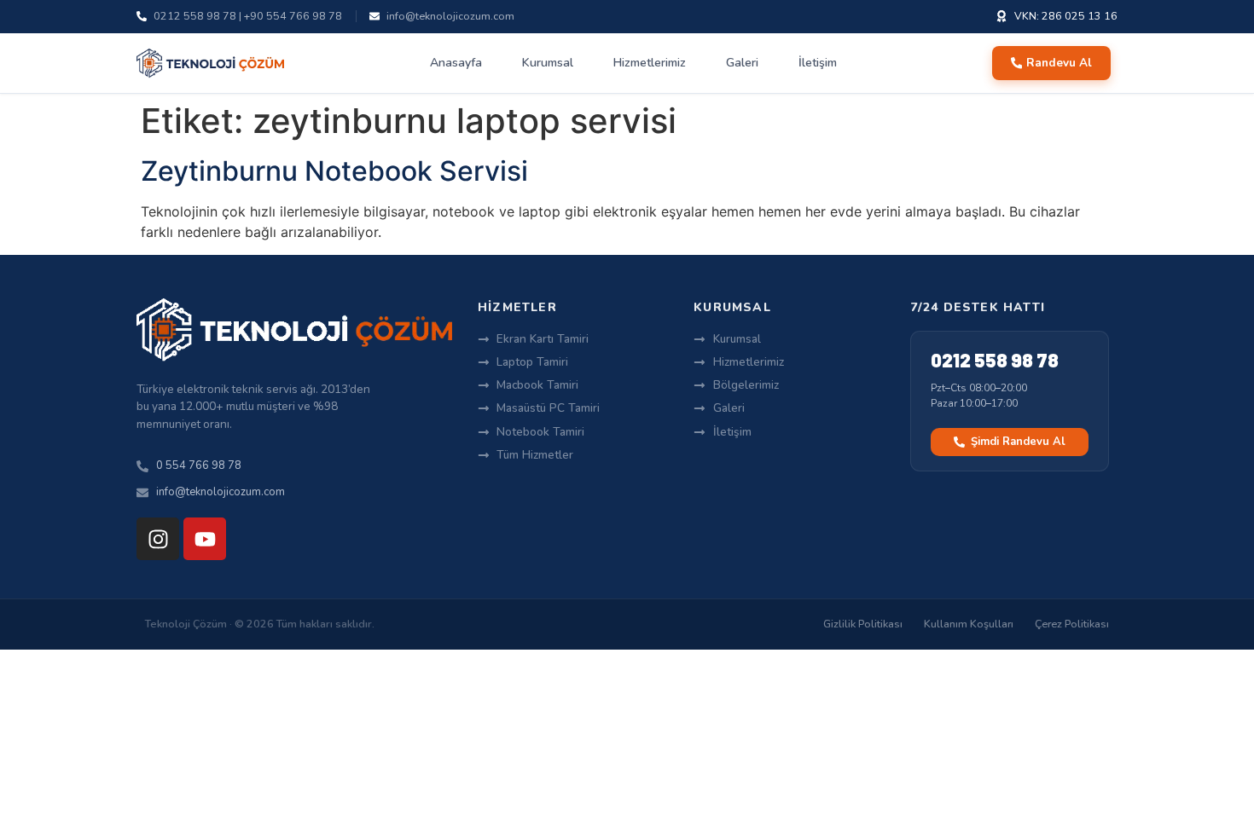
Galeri (742, 63)
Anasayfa (456, 63)
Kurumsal (547, 63)
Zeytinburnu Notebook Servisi (334, 171)
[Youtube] (204, 538)
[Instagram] (157, 538)
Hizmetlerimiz (649, 63)
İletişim (817, 63)
